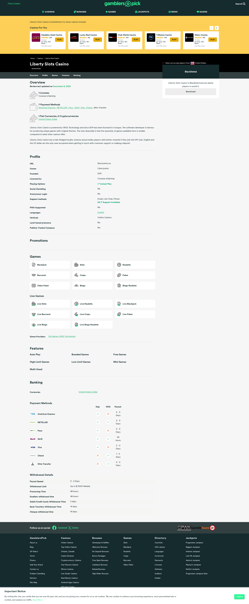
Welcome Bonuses (99, 547)
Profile (45, 75)
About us (33, 543)
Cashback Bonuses (100, 565)
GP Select (34, 552)
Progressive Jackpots (194, 543)
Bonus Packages (98, 556)
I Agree (239, 597)
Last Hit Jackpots (193, 556)
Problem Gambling (37, 574)
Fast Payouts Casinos (69, 565)
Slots (125, 543)
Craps (125, 556)
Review (44, 40)
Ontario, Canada (67, 552)
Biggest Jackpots (193, 547)
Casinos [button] (49, 11)
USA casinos (160, 547)
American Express (47, 108)
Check (89, 108)
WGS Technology (67, 336)
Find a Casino (14, 4)
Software (158, 569)
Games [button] (112, 11)
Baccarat (127, 560)
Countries (159, 543)
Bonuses (97, 537)
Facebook (62, 528)
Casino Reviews (67, 556)
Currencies (159, 556)
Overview (34, 75)
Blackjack (127, 547)
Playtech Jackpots (193, 565)
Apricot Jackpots (193, 560)
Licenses (158, 565)
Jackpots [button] (143, 11)
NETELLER (62, 108)
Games (55, 75)
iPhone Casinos (67, 569)
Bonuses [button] (81, 11)
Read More (37, 600)
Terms (32, 556)
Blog (31, 547)
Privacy (33, 560)
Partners (33, 578)
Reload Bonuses (98, 569)
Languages (159, 552)
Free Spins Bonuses (100, 560)
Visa (83, 108)
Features (65, 75)
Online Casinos (67, 543)
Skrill (77, 108)
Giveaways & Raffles (100, 543)
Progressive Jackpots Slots (197, 574)
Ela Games (54, 336)
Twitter (75, 528)
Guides (203, 11)
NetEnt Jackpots (193, 569)
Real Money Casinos (69, 578)
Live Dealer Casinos (69, 574)
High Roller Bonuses (100, 574)
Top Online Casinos (69, 547)
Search (239, 3)
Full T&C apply (46, 46)
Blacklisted (191, 91)
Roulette (126, 552)
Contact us (34, 569)
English (101, 213)
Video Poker (128, 565)
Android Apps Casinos (70, 583)
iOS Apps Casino (68, 587)
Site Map (33, 583)
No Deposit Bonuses (100, 552)
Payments (159, 560)
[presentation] (211, 28)
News (174, 11)
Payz (71, 108)
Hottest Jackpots (193, 552)
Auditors (158, 574)
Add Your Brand (36, 565)
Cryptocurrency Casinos (71, 560)
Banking (77, 75)
